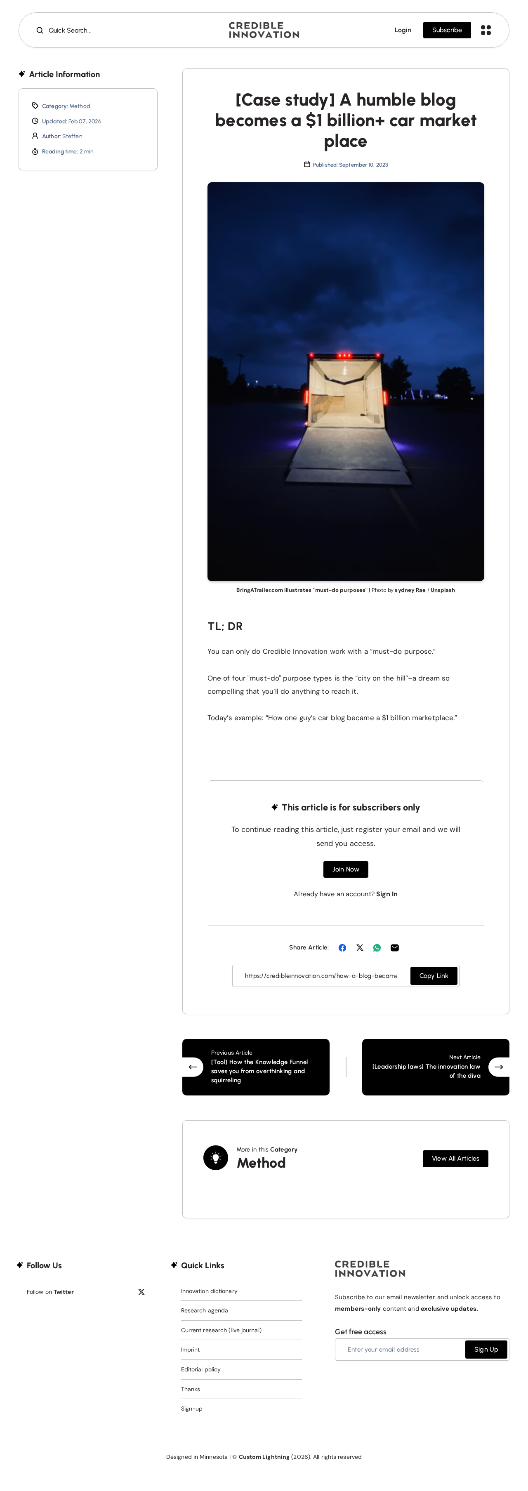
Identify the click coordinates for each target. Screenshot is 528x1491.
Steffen (72, 136)
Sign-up (192, 1408)
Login (403, 30)
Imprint (190, 1349)
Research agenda (205, 1310)
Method (79, 106)
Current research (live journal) (221, 1330)
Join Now (345, 869)
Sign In (387, 894)
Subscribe (447, 30)
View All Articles (455, 1158)
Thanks (190, 1389)
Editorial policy (201, 1369)
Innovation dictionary (209, 1291)
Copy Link (434, 976)
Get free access (361, 1331)
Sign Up (486, 1349)
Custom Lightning (264, 1456)
